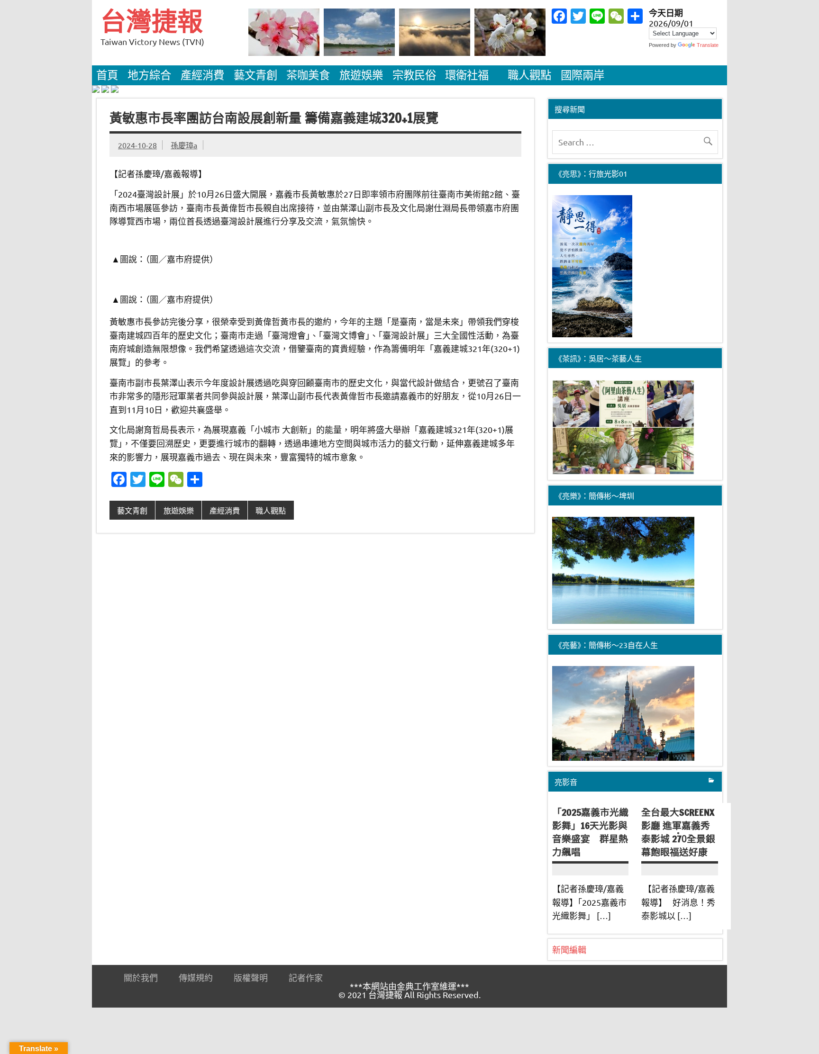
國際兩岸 (582, 75)
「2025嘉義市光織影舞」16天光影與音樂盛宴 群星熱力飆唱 (590, 831)
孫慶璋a (184, 145)
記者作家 (306, 977)
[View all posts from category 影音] (711, 781)
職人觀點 (529, 75)
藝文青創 (255, 75)
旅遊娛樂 (361, 75)
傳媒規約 (196, 977)
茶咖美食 (308, 75)
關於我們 (141, 977)
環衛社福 (467, 75)
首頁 (107, 75)
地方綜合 (149, 75)
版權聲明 (251, 977)
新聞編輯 (569, 950)
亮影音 (566, 781)
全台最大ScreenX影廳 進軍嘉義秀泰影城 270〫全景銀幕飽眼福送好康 (678, 831)
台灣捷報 (151, 21)
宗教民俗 (414, 75)
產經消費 (202, 75)
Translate (708, 45)
